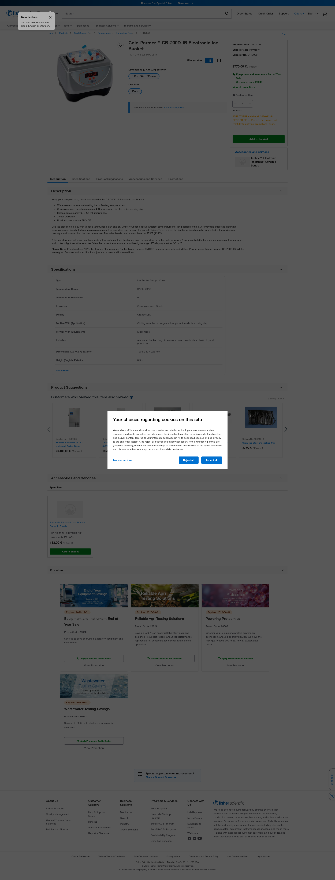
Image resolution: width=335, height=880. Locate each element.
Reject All (188, 460)
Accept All (212, 460)
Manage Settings (122, 460)
